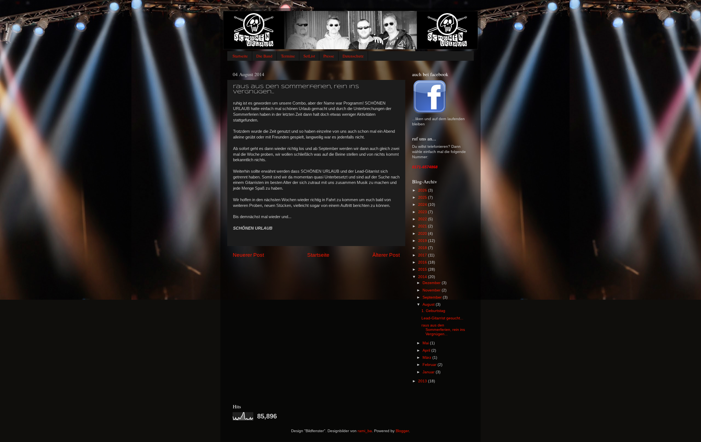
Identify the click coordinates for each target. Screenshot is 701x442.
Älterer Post (386, 255)
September (433, 297)
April (427, 350)
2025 (423, 197)
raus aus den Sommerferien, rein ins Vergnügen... (443, 329)
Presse (328, 56)
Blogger (402, 431)
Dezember (432, 283)
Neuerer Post (248, 255)
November (432, 290)
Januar (429, 372)
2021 (423, 226)
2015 (423, 269)
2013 (423, 381)
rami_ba (365, 431)
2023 (423, 212)
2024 (423, 205)
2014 (423, 277)
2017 (423, 255)
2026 (423, 190)
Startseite (240, 56)
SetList (309, 56)
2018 (423, 248)
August (429, 304)
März (427, 358)
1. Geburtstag (433, 311)
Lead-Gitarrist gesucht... (442, 318)
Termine (288, 56)
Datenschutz (353, 56)
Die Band (264, 56)
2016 (423, 262)
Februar (430, 365)
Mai (426, 343)
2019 (423, 241)
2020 (423, 234)
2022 (423, 219)
